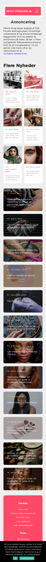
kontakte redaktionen (15, 53)
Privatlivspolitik (27, 558)
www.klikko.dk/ (26, 525)
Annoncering (23, 539)
